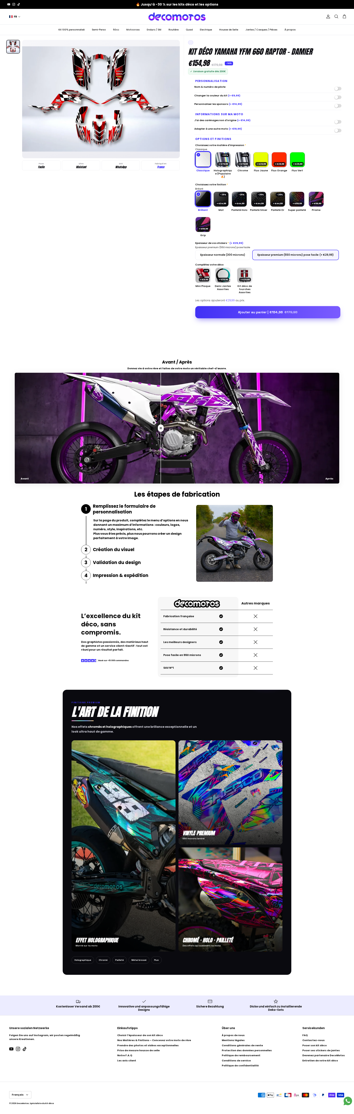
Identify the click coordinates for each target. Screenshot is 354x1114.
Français (18, 1094)
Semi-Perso (99, 29)
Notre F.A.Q (124, 1055)
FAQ (305, 1035)
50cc (116, 29)
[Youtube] (8, 4)
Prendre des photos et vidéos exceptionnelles (148, 1045)
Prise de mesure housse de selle (138, 1050)
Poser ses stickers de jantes (321, 1050)
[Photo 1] (13, 47)
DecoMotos (23, 1103)
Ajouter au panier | (267, 312)
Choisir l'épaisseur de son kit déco (140, 1035)
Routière (174, 29)
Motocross (133, 29)
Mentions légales (233, 1040)
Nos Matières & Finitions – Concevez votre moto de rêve (154, 1040)
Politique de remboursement (241, 1055)
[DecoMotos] (177, 17)
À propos (290, 29)
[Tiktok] (18, 4)
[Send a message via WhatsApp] (347, 1101)
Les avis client (126, 1060)
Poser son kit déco (314, 1045)
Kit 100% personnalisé (71, 29)
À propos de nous (233, 1035)
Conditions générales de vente (242, 1045)
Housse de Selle (228, 29)
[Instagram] (13, 4)
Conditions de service (236, 1060)
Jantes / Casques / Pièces (261, 29)
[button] (14, 16)
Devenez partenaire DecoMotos (323, 1055)
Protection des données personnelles (247, 1050)
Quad (189, 29)
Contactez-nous (313, 1040)
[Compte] (327, 16)
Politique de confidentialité (240, 1065)
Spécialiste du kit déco (42, 1103)
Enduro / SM (154, 29)
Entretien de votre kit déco (320, 1060)
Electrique (206, 29)
